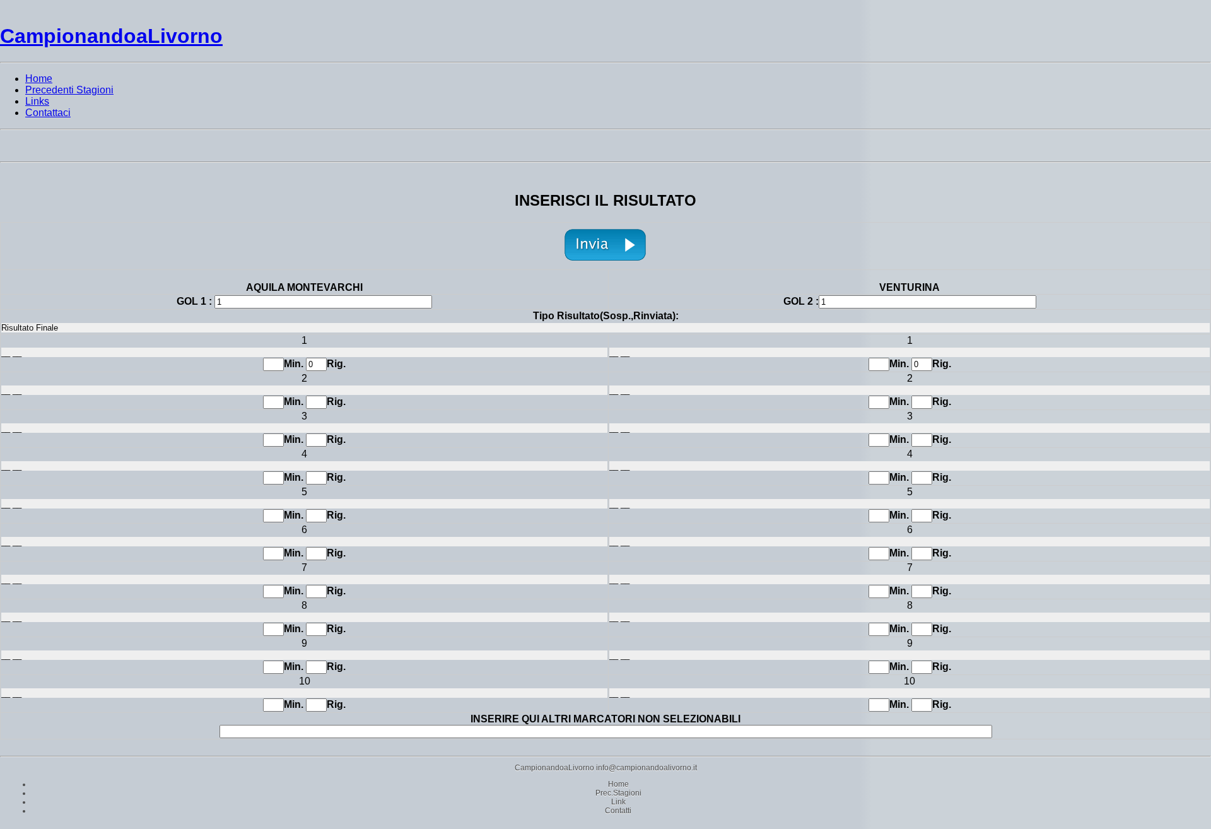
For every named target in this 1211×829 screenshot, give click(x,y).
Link (618, 801)
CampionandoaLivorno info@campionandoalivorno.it (606, 767)
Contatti (618, 810)
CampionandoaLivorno (111, 36)
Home (618, 784)
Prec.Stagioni (618, 793)
